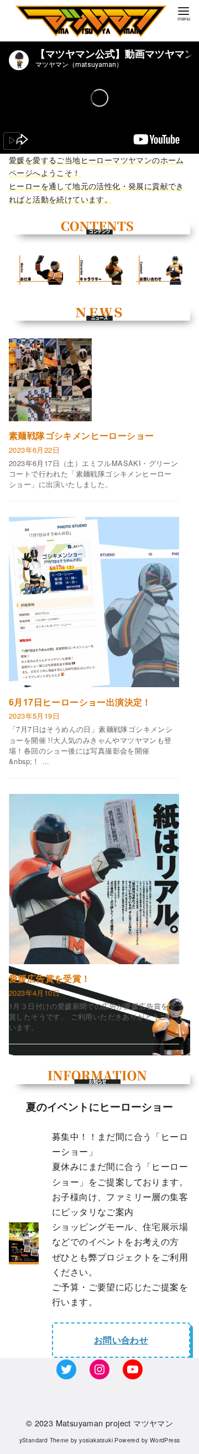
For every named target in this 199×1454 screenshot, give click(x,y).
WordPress (165, 1440)
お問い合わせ (121, 1339)
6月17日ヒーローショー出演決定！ (80, 702)
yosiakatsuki (96, 1440)
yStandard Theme (44, 1440)
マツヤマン (153, 1423)
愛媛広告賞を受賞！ (50, 978)
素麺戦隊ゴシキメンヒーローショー (81, 436)
